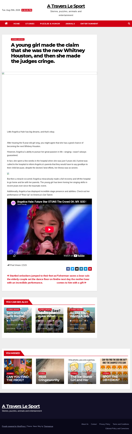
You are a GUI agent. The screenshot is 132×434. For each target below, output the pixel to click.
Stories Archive (18, 39)
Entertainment (89, 24)
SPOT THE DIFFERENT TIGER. (111, 380)
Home (17, 24)
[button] (129, 24)
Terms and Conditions (121, 424)
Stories (30, 24)
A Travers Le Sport (66, 6)
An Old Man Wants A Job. (80, 314)
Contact (94, 424)
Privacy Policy (104, 424)
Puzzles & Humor (50, 24)
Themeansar (48, 426)
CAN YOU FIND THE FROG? (17, 378)
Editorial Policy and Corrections (117, 428)
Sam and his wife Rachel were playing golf (16, 317)
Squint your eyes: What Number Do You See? (47, 317)
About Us (84, 424)
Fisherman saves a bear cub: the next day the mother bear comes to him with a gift (73, 279)
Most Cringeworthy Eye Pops (49, 380)
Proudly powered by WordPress (14, 426)
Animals (70, 24)
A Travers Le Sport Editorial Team (16, 325)
